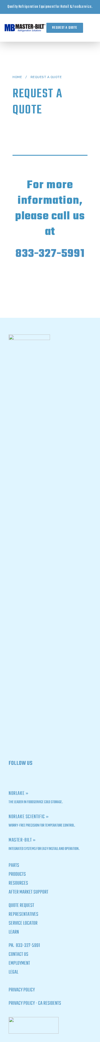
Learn (14, 932)
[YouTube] (43, 777)
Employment (19, 963)
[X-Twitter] (13, 777)
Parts (14, 866)
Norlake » (18, 794)
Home (17, 77)
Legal (13, 972)
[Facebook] (23, 777)
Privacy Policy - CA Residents (35, 1003)
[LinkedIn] (33, 777)
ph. (12, 946)
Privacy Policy (22, 990)
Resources (18, 883)
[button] (91, 28)
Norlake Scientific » (29, 817)
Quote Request (21, 906)
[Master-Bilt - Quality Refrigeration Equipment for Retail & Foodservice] (25, 27)
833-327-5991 (50, 254)
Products (17, 874)
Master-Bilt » (22, 840)
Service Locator (23, 923)
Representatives (23, 914)
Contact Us (18, 955)
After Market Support (28, 892)
